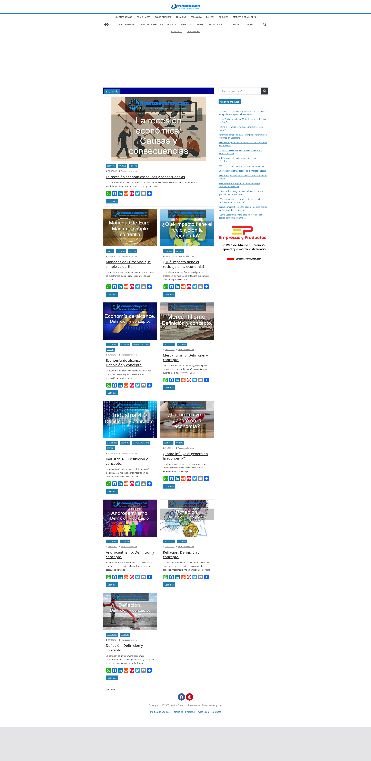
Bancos (210, 17)
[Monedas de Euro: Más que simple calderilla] (130, 227)
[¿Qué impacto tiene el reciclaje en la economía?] (187, 227)
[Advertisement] (185, 66)
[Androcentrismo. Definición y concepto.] (130, 518)
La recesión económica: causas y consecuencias (145, 176)
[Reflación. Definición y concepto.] (187, 518)
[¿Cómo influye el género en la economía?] (187, 419)
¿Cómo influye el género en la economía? (185, 456)
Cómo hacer (143, 17)
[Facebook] (181, 697)
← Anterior (109, 689)
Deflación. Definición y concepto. (124, 647)
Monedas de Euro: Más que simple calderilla (128, 264)
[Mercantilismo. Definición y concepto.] (187, 321)
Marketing (186, 24)
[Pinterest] (189, 697)
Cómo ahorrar (163, 17)
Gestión (171, 24)
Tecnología (232, 24)
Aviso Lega (203, 712)
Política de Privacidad (183, 712)
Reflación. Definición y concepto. (181, 554)
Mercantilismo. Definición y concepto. (185, 357)
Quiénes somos (123, 17)
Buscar (264, 91)
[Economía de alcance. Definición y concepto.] (130, 321)
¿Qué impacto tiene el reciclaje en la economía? (183, 264)
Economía (196, 17)
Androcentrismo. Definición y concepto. (130, 554)
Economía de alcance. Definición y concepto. (124, 362)
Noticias (248, 24)
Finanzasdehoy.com (129, 171)
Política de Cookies (160, 712)
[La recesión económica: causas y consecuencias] (158, 129)
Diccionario (193, 31)
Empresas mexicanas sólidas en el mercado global (242, 170)
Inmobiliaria (215, 24)
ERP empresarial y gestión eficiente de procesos (241, 166)
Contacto (176, 31)
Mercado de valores (244, 17)
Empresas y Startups (151, 24)
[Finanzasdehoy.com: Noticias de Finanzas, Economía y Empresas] (106, 24)
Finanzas (181, 17)
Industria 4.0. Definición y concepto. (127, 461)
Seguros (223, 17)
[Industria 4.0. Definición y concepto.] (130, 419)
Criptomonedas (126, 24)
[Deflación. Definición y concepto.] (130, 611)
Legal (200, 24)
